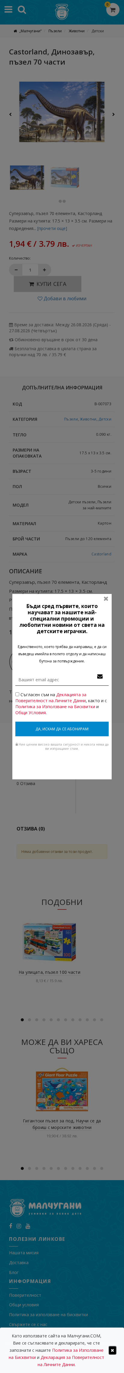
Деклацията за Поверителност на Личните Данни (50, 697)
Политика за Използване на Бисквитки (55, 706)
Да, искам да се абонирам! (62, 729)
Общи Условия (30, 712)
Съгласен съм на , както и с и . (61, 703)
